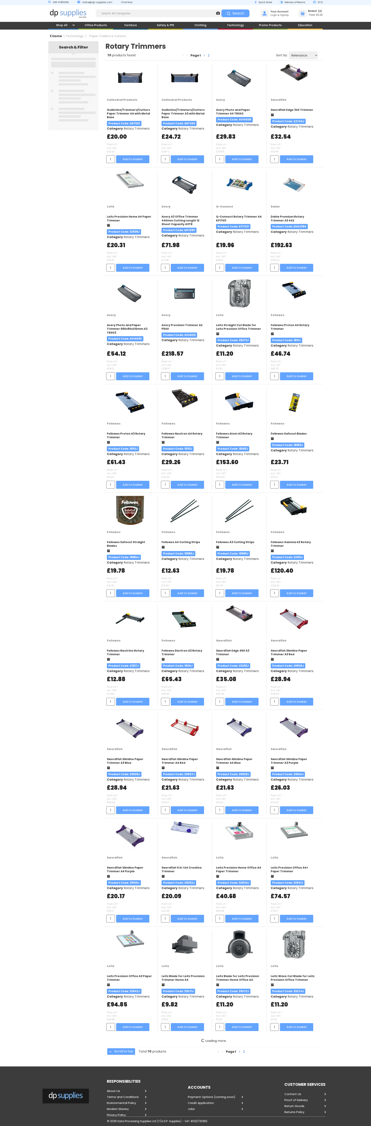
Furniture (130, 25)
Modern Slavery (118, 1109)
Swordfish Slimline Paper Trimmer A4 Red (180, 761)
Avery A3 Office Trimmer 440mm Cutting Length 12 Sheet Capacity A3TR (180, 220)
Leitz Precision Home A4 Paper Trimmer (129, 218)
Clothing (200, 25)
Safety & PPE (165, 25)
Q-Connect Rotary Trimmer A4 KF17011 (239, 218)
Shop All (61, 25)
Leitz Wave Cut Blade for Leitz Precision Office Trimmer (293, 978)
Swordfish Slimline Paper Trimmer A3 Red (289, 652)
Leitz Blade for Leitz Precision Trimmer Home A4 (183, 978)
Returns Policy (294, 1112)
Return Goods (294, 1106)
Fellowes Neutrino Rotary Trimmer (125, 652)
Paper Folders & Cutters (107, 36)
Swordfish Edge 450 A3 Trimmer (232, 652)
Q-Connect (224, 206)
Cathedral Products (122, 100)
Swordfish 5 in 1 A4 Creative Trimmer (182, 869)
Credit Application (201, 1103)
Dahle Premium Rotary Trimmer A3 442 (287, 218)
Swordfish (278, 100)
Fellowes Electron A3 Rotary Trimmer (182, 652)
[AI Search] (218, 13)
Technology (235, 25)
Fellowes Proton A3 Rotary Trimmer (126, 435)
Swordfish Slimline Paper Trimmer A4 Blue (234, 761)
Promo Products (270, 25)
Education (305, 25)
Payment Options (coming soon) (211, 1097)
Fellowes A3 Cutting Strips (235, 542)
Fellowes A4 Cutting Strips (181, 542)
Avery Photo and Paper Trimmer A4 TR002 (233, 111)
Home (57, 36)
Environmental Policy (121, 1103)
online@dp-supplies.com (97, 2)
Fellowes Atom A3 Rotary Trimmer (234, 435)
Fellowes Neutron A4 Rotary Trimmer (182, 435)
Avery (220, 100)
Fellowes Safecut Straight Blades (126, 544)
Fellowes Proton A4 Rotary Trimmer (290, 327)
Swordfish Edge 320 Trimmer (292, 110)
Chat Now (127, 2)
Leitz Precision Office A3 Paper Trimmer (129, 978)
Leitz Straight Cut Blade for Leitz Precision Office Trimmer (238, 327)
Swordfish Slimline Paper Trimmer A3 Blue (125, 761)
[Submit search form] (235, 13)
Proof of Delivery (296, 1100)
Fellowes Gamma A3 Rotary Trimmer (291, 544)
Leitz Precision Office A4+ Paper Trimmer (289, 869)
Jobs (191, 1109)
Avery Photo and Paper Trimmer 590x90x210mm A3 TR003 (127, 328)
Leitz (110, 206)
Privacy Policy (116, 1115)
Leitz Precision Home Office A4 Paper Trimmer (238, 869)
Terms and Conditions (123, 1097)
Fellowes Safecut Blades (289, 434)
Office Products (96, 25)
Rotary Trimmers (137, 128)
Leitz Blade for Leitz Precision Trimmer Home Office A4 (237, 978)
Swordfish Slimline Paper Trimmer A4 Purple (125, 869)
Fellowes (277, 315)
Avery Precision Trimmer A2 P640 (182, 327)
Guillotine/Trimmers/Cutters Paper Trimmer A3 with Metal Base (183, 113)
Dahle (275, 206)
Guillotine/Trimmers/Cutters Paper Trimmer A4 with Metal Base (128, 113)
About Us (113, 1091)
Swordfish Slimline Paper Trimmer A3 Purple (289, 761)
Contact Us (292, 1094)
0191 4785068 (61, 2)
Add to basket (133, 159)
